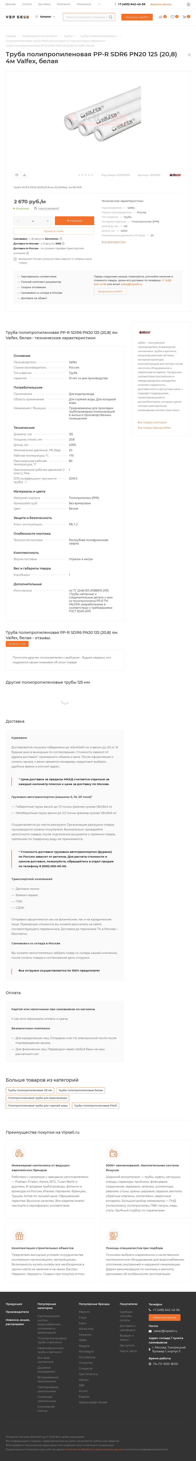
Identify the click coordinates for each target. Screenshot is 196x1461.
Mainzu (83, 1380)
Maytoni (84, 1312)
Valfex (83, 1340)
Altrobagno (86, 1351)
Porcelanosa (87, 1357)
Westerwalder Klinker (93, 1402)
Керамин (85, 1334)
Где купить (127, 1345)
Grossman (86, 1363)
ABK (82, 1385)
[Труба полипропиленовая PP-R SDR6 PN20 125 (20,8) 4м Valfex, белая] (98, 119)
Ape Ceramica (88, 1374)
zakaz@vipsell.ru (131, 284)
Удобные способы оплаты (126, 1316)
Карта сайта (128, 1351)
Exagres (84, 1396)
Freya (82, 1317)
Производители (17, 1312)
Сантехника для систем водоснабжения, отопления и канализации (49, 1324)
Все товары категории (152, 422)
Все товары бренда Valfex (154, 427)
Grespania (85, 1368)
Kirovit (83, 1391)
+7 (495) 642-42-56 (131, 4)
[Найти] (110, 17)
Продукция (14, 1304)
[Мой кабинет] (188, 4)
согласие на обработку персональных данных (94, 1449)
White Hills (86, 1329)
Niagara (84, 1346)
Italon (83, 1323)
